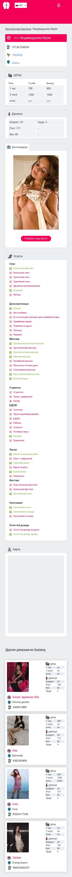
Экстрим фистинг (22, 493)
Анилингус (18, 476)
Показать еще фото (36, 238)
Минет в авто (20, 467)
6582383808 (20, 760)
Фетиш (17, 294)
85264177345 (20, 814)
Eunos (15, 63)
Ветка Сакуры (20, 378)
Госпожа (18, 409)
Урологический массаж (25, 352)
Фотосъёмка (20, 312)
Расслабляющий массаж (26, 374)
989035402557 (21, 867)
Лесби (16, 401)
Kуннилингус (19, 471)
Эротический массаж (24, 347)
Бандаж (17, 436)
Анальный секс (21, 272)
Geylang (17, 54)
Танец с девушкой (22, 396)
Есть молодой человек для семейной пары (36, 317)
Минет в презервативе (25, 454)
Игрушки (18, 290)
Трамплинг (18, 440)
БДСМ (16, 418)
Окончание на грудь (23, 511)
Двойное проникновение (26, 286)
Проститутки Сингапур (18, 29)
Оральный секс (21, 277)
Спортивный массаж (24, 369)
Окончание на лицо (23, 516)
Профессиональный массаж (28, 343)
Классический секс (23, 268)
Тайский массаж (21, 356)
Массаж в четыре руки (25, 365)
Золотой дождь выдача (26, 529)
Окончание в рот (22, 507)
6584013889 (20, 707)
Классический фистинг (25, 484)
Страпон (17, 427)
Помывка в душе (22, 326)
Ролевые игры (21, 431)
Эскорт (17, 308)
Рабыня (17, 423)
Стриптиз (18, 392)
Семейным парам (22, 321)
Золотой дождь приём (25, 534)
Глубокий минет (21, 463)
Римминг (17, 334)
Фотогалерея (19, 147)
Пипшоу (17, 330)
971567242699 (20, 47)
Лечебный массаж (23, 361)
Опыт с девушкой (22, 458)
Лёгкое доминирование (25, 414)
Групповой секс (21, 281)
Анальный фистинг (23, 489)
